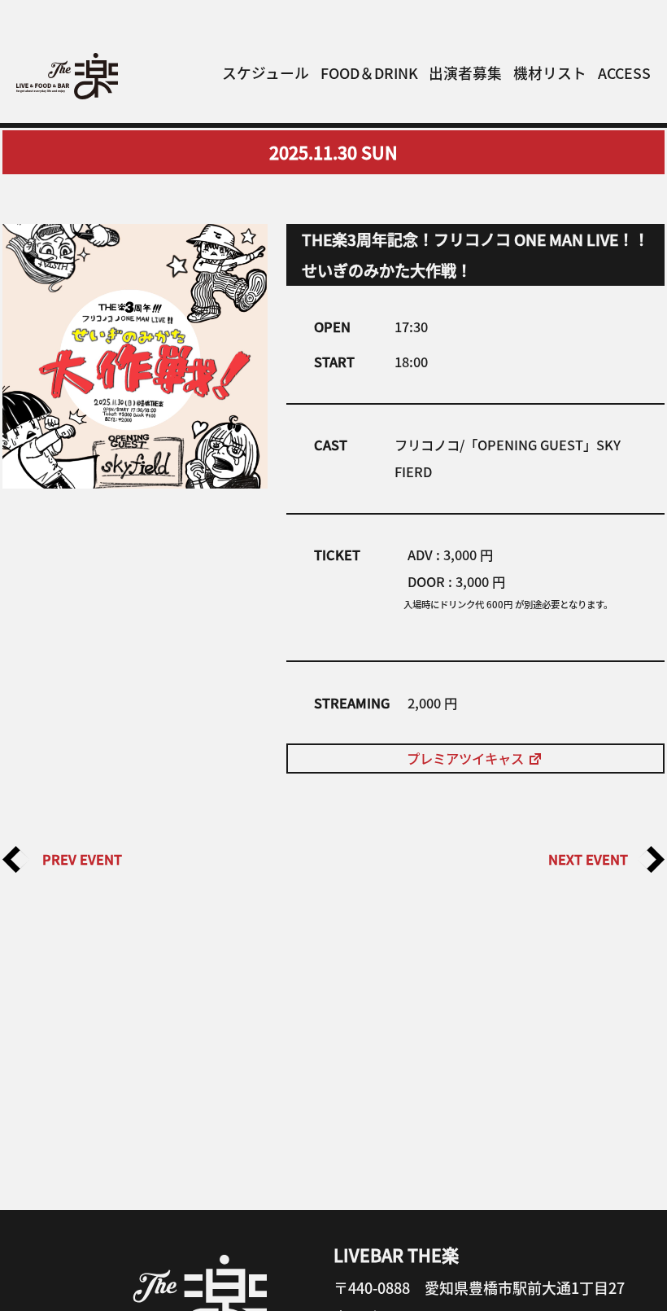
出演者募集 (465, 72)
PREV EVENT (75, 859)
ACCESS (624, 72)
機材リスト (549, 72)
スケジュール (265, 72)
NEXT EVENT (593, 859)
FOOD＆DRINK (369, 72)
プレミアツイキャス (467, 758)
